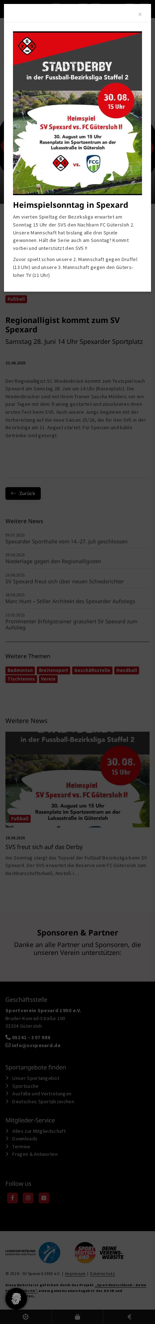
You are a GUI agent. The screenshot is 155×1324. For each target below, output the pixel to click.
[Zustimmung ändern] (16, 1299)
